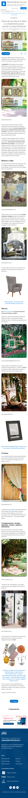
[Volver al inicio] (4, 733)
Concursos (17, 761)
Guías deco (17, 758)
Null (12, 11)
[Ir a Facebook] (14, 787)
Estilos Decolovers (5, 763)
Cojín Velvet (18, 672)
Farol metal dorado (10, 673)
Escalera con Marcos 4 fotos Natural (14, 670)
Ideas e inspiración (5, 758)
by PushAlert (4, 9)
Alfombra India (9, 672)
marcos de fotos (8, 311)
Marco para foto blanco (18, 448)
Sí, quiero (23, 8)
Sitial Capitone (9, 301)
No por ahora (15, 8)
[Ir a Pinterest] (10, 787)
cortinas (5, 456)
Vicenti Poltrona (18, 301)
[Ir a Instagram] (17, 787)
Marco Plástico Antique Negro (10, 446)
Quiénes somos (18, 763)
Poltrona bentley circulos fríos (14, 303)
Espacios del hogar (5, 761)
